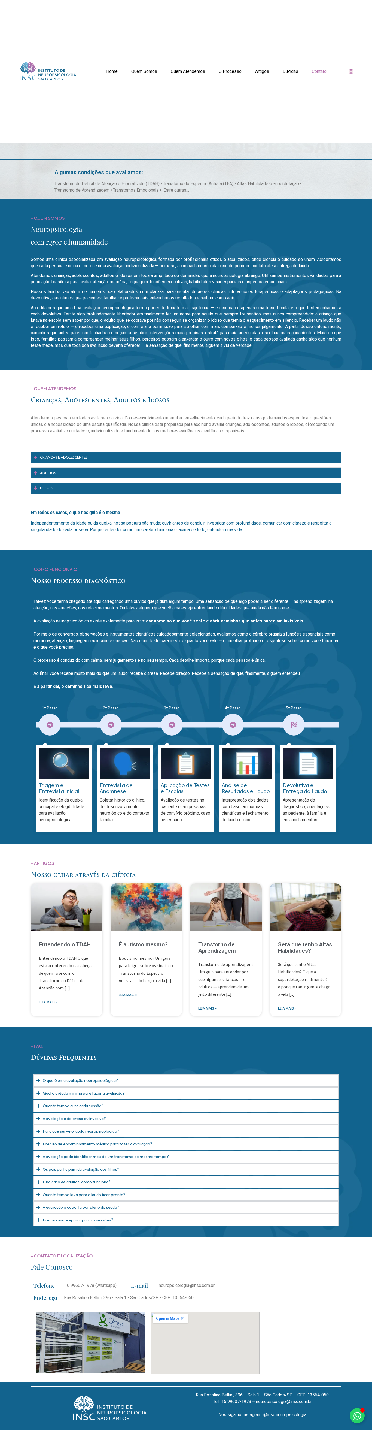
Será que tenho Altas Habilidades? (305, 947)
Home (112, 71)
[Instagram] (351, 71)
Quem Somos (144, 71)
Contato (319, 71)
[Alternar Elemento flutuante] (357, 1415)
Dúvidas (290, 71)
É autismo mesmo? (143, 944)
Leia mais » (48, 1002)
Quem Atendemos (188, 71)
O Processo (230, 71)
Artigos (262, 71)
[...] (67, 988)
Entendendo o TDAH (65, 944)
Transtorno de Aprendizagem (217, 947)
